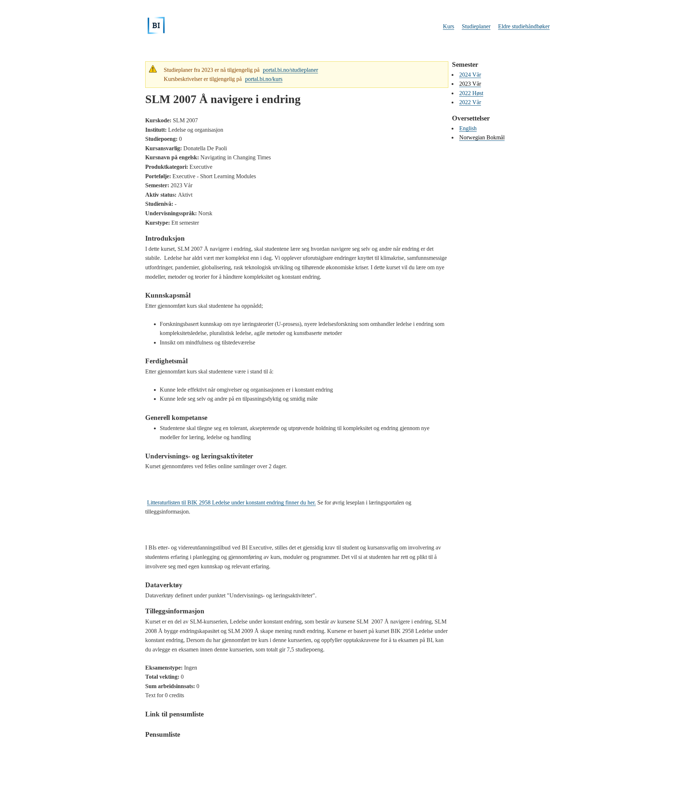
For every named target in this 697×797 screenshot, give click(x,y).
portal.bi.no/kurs (263, 79)
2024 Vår (470, 74)
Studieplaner (476, 26)
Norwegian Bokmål (482, 137)
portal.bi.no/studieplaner (290, 70)
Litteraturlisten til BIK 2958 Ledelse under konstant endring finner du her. (231, 502)
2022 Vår (470, 102)
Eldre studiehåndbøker (524, 26)
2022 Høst (471, 93)
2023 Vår (470, 84)
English (468, 128)
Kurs (448, 26)
